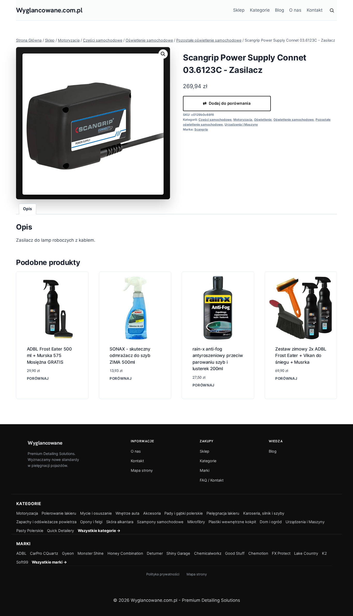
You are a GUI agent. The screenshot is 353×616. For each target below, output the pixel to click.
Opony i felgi (91, 522)
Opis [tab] (27, 208)
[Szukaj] (332, 10)
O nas (295, 10)
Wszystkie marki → (49, 562)
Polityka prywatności (162, 574)
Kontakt (315, 10)
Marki (204, 470)
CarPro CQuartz (44, 553)
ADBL (21, 553)
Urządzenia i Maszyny (241, 124)
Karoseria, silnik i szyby (263, 513)
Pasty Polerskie (29, 530)
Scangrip (201, 129)
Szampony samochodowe (160, 522)
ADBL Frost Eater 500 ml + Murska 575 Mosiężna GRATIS (49, 355)
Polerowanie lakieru (59, 513)
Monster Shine (91, 553)
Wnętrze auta (127, 513)
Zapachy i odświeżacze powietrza (46, 522)
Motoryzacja (242, 119)
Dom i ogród (271, 522)
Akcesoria (152, 513)
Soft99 (22, 562)
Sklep (238, 10)
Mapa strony (142, 470)
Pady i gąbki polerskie (183, 513)
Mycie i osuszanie (96, 513)
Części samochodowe (215, 119)
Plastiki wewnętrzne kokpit (232, 522)
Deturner (155, 553)
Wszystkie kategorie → (99, 530)
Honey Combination (125, 553)
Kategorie (260, 10)
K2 (324, 553)
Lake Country (306, 553)
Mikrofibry (196, 522)
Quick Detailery (60, 530)
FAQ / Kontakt (212, 480)
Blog (279, 10)
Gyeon (68, 553)
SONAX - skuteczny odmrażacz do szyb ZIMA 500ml (130, 355)
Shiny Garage (178, 553)
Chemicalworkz (207, 553)
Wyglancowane (45, 442)
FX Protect (281, 553)
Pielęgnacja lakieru (222, 513)
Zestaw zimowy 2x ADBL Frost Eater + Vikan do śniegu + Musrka (300, 355)
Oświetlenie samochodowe (293, 119)
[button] (163, 54)
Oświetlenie (263, 119)
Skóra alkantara (119, 522)
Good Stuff (234, 553)
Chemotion (258, 553)
